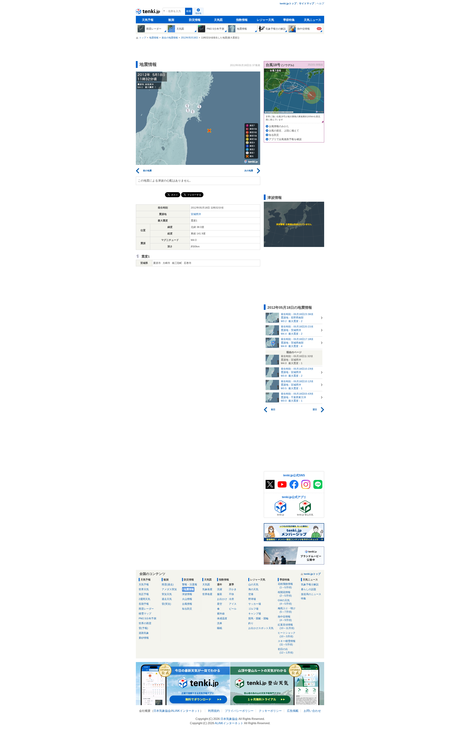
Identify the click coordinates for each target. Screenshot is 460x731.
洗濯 (219, 589)
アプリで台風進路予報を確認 (285, 139)
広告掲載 (292, 710)
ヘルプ (320, 3)
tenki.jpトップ (288, 3)
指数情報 (242, 19)
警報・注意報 (189, 584)
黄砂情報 (144, 637)
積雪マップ (145, 613)
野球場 (252, 599)
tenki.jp (148, 12)
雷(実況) (166, 603)
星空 (219, 603)
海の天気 (253, 589)
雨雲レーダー (146, 608)
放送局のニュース (311, 594)
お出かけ (222, 599)
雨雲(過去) (168, 584)
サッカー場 (254, 603)
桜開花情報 (285, 594)
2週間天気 (144, 599)
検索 (188, 11)
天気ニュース (312, 19)
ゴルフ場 (253, 608)
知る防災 (274, 135)
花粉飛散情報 (285, 585)
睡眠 (219, 628)
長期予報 (144, 603)
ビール (232, 608)
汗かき (232, 589)
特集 (303, 598)
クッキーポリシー (270, 710)
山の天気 (253, 584)
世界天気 (144, 589)
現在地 (198, 13)
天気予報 (147, 19)
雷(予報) (143, 628)
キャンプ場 (254, 613)
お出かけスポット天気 (260, 628)
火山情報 (187, 599)
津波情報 (187, 594)
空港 (250, 594)
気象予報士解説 (310, 584)
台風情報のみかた (279, 126)
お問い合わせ (312, 710)
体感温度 (222, 618)
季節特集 (289, 19)
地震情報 (189, 589)
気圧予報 (144, 594)
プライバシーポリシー (239, 710)
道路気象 (144, 632)
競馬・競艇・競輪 (258, 618)
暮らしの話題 (308, 589)
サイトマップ (306, 3)
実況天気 (167, 594)
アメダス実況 (169, 589)
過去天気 (167, 599)
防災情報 (195, 19)
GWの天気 (285, 602)
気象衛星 (207, 589)
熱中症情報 (285, 618)
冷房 (231, 599)
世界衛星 (207, 594)
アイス (232, 603)
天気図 (218, 19)
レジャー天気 (265, 19)
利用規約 (214, 710)
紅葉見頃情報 (286, 626)
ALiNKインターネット (185, 710)
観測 (171, 19)
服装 (219, 594)
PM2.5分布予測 (147, 618)
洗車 (219, 623)
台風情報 (187, 603)
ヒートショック (286, 634)
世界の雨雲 (145, 623)
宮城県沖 (196, 214)
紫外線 (221, 613)
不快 (231, 594)
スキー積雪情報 (286, 643)
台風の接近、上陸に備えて (284, 130)
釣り (250, 623)
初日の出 (285, 651)
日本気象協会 (162, 710)
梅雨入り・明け (286, 610)
